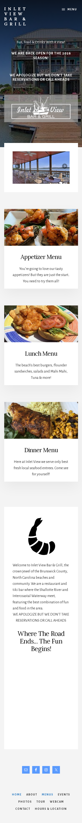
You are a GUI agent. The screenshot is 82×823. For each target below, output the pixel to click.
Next (64, 166)
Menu (72, 9)
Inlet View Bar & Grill (16, 16)
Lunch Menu (41, 353)
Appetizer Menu (41, 257)
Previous (18, 166)
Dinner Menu (41, 450)
